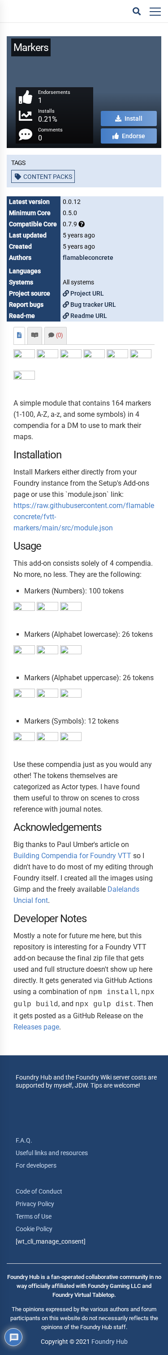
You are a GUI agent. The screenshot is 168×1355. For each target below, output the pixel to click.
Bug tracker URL (92, 304)
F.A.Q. (24, 1140)
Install (132, 118)
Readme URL (88, 315)
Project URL (86, 293)
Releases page (36, 1027)
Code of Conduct (39, 1191)
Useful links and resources (52, 1152)
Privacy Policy (35, 1203)
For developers (36, 1165)
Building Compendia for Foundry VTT (72, 855)
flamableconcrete (88, 257)
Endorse (133, 136)
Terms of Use (34, 1216)
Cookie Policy (34, 1228)
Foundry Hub (109, 1341)
